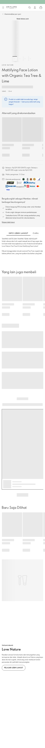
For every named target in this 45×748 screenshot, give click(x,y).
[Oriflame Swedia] (11, 7)
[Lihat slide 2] (20, 58)
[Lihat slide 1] (14, 58)
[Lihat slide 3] (25, 58)
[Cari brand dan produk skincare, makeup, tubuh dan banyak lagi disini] (29, 7)
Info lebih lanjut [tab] (18, 233)
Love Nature (8, 65)
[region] (22, 41)
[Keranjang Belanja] (40, 7)
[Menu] (3, 7)
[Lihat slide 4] (30, 58)
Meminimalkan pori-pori (12, 14)
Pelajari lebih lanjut (8, 222)
